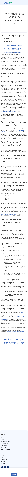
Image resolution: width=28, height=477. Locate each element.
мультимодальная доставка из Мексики (10, 192)
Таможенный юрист (15, 49)
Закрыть (14, 474)
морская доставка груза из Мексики (17, 171)
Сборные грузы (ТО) (19, 46)
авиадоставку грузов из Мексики (8, 240)
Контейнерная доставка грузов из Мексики (13, 343)
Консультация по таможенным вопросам (13, 51)
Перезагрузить (14, 26)
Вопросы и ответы (5, 459)
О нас (2, 455)
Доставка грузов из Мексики (10, 338)
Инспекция (3, 447)
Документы (3, 461)
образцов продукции (12, 324)
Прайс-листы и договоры (9, 46)
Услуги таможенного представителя (12, 44)
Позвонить (10, 52)
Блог (2, 457)
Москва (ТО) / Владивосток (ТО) (11, 48)
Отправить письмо (18, 52)
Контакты (6, 52)
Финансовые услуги (5, 441)
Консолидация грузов (5, 80)
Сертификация (4, 443)
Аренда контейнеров (5, 449)
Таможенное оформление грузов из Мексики (13, 336)
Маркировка (4, 445)
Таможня (3, 439)
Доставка (3, 437)
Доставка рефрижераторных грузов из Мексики (14, 342)
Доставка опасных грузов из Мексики (16, 340)
